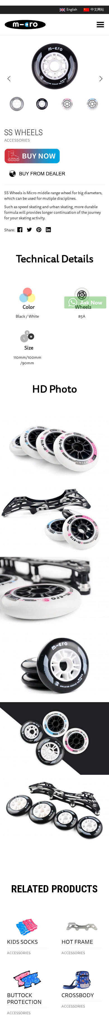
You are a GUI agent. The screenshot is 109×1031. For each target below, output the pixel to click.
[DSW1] (16, 104)
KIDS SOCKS (22, 942)
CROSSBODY (77, 996)
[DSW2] (41, 104)
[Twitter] (31, 231)
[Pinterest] (40, 231)
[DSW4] (92, 104)
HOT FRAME (77, 942)
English (72, 9)
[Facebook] (21, 231)
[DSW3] (67, 104)
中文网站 (97, 9)
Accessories (17, 141)
